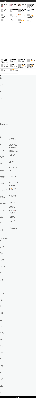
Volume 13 (1, 393)
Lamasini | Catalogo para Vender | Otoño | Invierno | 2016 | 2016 (23, 10)
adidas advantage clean (2, 150)
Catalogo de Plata (1, 245)
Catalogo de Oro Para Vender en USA (12, 207)
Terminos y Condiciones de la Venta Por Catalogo (4, 124)
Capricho (1, 83)
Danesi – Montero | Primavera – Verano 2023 (13, 171)
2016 (0, 137)
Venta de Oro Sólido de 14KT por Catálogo (12, 144)
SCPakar (13, 64)
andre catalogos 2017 (2, 163)
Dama (0, 286)
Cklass (0, 85)
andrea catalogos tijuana (2, 190)
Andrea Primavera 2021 (11, 226)
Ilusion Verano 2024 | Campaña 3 (12, 153)
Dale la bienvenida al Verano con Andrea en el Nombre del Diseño (6, 60)
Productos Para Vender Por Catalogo (3, 367)
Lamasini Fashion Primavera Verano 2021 (12, 222)
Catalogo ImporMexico (2, 254)
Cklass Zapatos (1, 280)
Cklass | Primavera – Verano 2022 (12, 197)
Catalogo (1, 228)
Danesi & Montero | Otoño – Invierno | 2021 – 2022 (13, 201)
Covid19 (1, 285)
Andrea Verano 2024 (11, 150)
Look (0, 319)
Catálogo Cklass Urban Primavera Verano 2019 (4, 241)
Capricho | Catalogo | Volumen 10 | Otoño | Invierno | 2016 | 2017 (32, 5)
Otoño (0, 351)
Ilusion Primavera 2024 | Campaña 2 (12, 156)
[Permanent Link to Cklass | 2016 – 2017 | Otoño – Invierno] (11, 38)
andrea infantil (1, 215)
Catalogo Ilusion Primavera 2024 (12, 161)
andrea (1, 164)
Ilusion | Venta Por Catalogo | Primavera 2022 (13, 195)
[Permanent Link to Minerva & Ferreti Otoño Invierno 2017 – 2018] (19, 5)
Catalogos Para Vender (3, 0)
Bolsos (0, 223)
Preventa (1, 359)
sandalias (1, 371)
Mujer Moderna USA (2, 333)
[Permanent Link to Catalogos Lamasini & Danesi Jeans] (19, 65)
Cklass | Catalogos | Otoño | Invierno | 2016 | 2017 (32, 14)
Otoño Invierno (1, 352)
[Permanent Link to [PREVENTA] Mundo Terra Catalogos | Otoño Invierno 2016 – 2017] (28, 38)
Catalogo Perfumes (2, 259)
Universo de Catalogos (2, 378)
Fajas (0, 90)
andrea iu (1, 216)
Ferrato (1, 299)
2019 (0, 142)
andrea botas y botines (2, 175)
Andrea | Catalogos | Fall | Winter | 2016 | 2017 (32, 9)
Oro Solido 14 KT (10, 162)
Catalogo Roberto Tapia (2, 260)
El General (1, 292)
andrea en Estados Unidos (2, 204)
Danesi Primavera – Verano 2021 (12, 221)
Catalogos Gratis (1, 267)
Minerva (1, 98)
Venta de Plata (1, 385)
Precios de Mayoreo (2, 358)
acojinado (1, 149)
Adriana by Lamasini (2, 156)
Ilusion (0, 92)
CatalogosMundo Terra (2, 272)
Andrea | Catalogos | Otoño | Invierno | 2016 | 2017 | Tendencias (6, 14)
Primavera (1, 360)
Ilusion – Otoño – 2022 (11, 189)
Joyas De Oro (1, 312)
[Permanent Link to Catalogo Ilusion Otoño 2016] (11, 15)
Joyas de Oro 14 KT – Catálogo (11, 155)
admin (4, 5)
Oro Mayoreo (1, 345)
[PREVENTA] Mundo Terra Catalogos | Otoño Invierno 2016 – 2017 (32, 19)
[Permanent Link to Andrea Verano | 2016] (11, 60)
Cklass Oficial (1, 279)
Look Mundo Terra (1, 320)
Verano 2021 (1, 392)
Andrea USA (1, 222)
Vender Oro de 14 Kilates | (11, 203)
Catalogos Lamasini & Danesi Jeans (23, 64)
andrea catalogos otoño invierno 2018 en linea (4, 189)
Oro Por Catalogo (1, 346)
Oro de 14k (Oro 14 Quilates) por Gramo (12, 194)
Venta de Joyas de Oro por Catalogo (12, 202)
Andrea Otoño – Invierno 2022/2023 (12, 185)
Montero (1, 99)
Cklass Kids (1, 278)
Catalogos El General (2, 265)
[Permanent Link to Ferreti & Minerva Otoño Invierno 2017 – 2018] (11, 5)
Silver (0, 373)
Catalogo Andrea (1, 230)
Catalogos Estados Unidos (2, 266)
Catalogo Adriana (1, 229)
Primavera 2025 (1, 364)
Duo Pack (1, 291)
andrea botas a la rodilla (2, 169)
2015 (0, 136)
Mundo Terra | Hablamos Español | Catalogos (13, 228)
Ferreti (0, 91)
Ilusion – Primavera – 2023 (11, 175)
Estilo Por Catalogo (2, 293)
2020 (0, 143)
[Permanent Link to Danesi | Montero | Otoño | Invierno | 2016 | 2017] (11, 10)
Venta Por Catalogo (5, 11)
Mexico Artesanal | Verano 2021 (11, 213)
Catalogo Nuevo (1, 258)
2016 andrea (1, 138)
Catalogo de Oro (1, 84)
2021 (0, 144)
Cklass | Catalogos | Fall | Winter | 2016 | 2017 (23, 14)
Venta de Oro (1, 384)
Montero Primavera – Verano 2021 (12, 220)
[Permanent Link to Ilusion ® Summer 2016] (2, 65)
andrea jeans (1, 217)
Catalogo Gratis (1, 252)
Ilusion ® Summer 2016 (6, 64)
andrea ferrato (1, 208)
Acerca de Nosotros (2, 78)
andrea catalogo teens (2, 183)
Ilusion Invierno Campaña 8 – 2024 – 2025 (12, 143)
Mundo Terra (2, 117)
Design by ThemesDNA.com (18, 397)
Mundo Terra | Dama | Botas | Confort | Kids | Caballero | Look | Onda (6, 19)
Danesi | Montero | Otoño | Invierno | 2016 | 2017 (15, 9)
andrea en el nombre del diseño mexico (3, 203)
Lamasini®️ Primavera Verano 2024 (12, 154)
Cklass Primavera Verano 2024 (11, 160)
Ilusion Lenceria (1, 305)
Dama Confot (1, 287)
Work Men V (1, 129)
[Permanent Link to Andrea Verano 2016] (19, 60)
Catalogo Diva (1, 247)
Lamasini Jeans (1, 318)
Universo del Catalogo (2, 379)
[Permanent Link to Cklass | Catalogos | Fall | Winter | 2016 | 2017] (19, 14)
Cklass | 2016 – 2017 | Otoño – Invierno (14, 19)
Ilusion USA (1, 306)
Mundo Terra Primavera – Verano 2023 (12, 176)
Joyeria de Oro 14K (1, 313)
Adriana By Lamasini (2, 79)
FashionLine (1, 298)
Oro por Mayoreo (1, 347)
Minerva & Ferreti (1, 327)
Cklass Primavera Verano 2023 (11, 177)
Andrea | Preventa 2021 (11, 227)
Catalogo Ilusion (1, 253)
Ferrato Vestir (1, 300)
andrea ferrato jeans (2, 209)
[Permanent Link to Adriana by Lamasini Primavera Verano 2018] (2, 5)
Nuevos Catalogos (1, 340)
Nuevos (1, 339)
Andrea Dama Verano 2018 (2, 197)
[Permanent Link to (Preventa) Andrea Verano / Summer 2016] (28, 60)
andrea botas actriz (2, 170)
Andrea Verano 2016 (23, 59)
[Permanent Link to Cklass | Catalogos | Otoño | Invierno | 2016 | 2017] (28, 15)
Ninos (0, 338)
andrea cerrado (1, 191)
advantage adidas (1, 157)
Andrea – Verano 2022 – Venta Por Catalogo (13, 190)
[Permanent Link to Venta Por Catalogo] (11, 70)
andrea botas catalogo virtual (2, 171)
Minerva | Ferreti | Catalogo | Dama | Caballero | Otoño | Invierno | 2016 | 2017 (6, 10)
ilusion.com (1, 307)
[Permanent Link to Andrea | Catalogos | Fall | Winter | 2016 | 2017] (28, 10)
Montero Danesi (1, 331)
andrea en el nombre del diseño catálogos (3, 202)
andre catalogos (1, 162)
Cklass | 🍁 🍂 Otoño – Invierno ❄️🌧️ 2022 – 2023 (13, 188)
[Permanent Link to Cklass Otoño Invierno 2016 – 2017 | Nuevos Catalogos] (19, 20)
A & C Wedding (1, 77)
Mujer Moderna (1, 332)
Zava (0, 130)
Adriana (1, 101)
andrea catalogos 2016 (2, 184)
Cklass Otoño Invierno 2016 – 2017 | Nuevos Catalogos (23, 19)
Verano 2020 (1, 391)
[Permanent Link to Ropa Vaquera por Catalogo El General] (28, 65)
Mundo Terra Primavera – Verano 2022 (12, 196)
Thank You (1, 125)
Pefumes (1, 353)
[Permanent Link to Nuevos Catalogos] (2, 70)
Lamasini (1, 97)
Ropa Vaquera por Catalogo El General (32, 64)
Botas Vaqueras (1, 224)
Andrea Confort (1, 195)
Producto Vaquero (1, 365)
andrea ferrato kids (2, 210)
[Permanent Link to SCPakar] (11, 65)
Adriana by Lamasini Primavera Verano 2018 (6, 4)
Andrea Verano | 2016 (14, 59)
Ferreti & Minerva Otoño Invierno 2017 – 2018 (14, 4)
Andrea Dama (1, 196)
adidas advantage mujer (2, 151)
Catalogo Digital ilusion (2, 246)
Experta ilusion (1, 294)
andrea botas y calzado (2, 177)
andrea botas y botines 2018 (2, 176)
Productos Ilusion (1, 366)
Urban (0, 380)
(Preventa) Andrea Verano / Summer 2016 (32, 59)
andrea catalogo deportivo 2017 (3, 182)
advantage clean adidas (2, 158)
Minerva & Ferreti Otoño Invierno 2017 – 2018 (23, 4)
